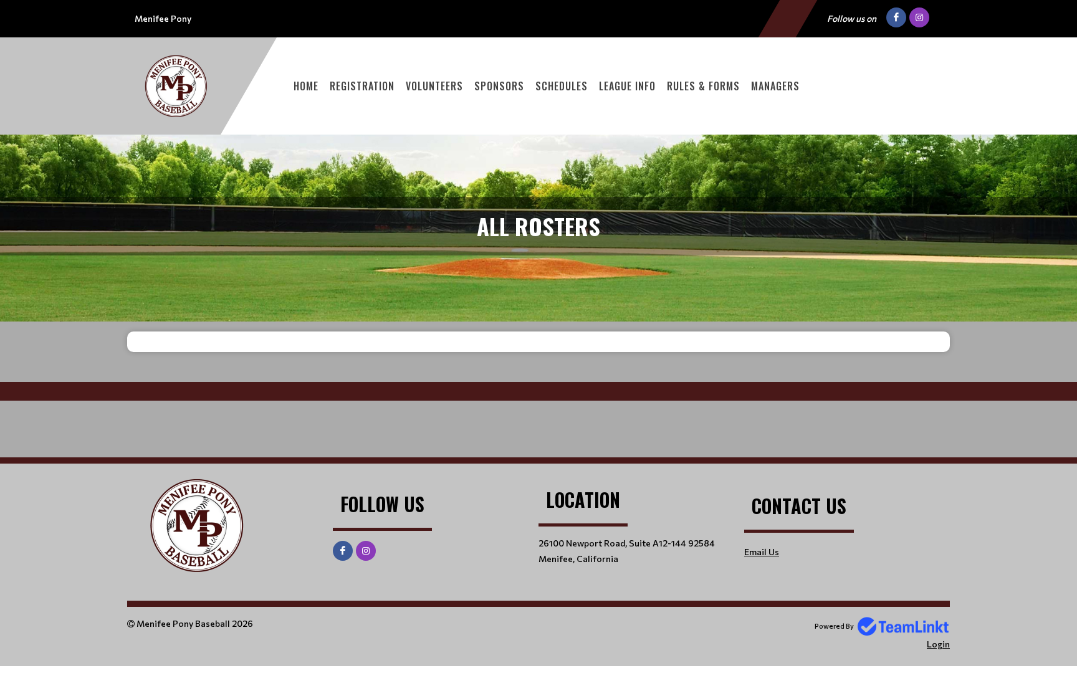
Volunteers (434, 86)
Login (938, 644)
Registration (362, 86)
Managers (775, 86)
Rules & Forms (703, 86)
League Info (627, 86)
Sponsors (499, 86)
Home (306, 86)
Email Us (761, 551)
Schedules (561, 86)
